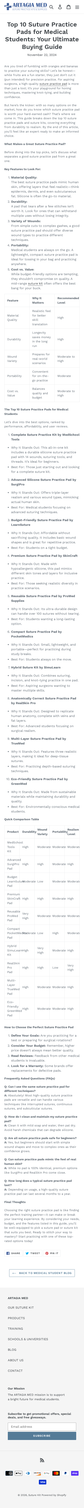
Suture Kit (34, 1495)
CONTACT (15, 1371)
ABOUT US (15, 1360)
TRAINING (15, 1328)
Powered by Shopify (54, 1495)
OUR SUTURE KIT (21, 1307)
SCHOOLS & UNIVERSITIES (28, 1339)
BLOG (12, 1350)
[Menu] (77, 7)
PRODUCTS (16, 1318)
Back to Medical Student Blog (45, 1273)
